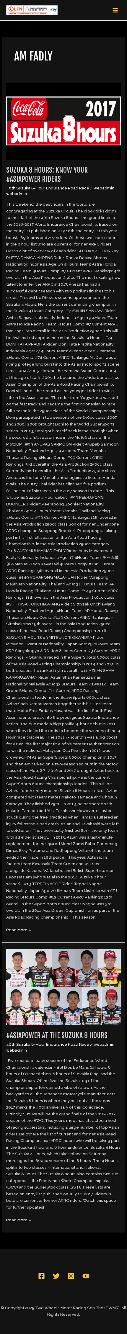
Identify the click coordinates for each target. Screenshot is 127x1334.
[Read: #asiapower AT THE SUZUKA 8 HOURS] (63, 987)
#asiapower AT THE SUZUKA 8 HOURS (57, 1035)
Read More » (18, 929)
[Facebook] (41, 1276)
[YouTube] (85, 1276)
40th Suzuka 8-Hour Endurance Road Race (47, 188)
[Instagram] (71, 1276)
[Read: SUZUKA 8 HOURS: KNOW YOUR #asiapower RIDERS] (63, 121)
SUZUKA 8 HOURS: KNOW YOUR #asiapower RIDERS (47, 175)
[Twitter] (56, 1276)
